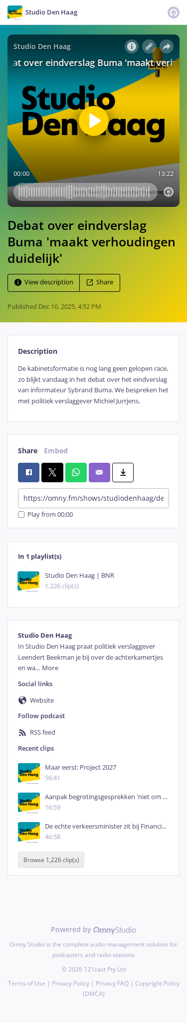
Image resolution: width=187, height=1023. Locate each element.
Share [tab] (27, 450)
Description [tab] (37, 351)
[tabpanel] (93, 384)
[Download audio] (123, 472)
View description (48, 282)
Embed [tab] (56, 450)
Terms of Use (26, 983)
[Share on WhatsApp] (76, 472)
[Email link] (99, 472)
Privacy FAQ (112, 983)
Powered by (72, 929)
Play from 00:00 (50, 514)
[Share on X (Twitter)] (52, 472)
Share (104, 282)
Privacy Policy (70, 983)
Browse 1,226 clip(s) (51, 860)
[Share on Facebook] (28, 472)
